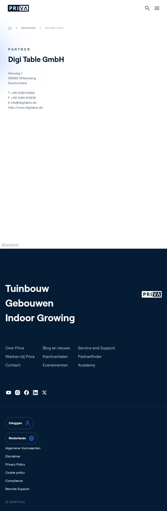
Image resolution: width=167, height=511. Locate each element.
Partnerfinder (90, 356)
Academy (86, 365)
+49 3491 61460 (23, 93)
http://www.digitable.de (25, 107)
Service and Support (96, 348)
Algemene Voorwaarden (23, 448)
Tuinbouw (27, 288)
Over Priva (14, 348)
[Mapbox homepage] (10, 245)
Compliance (14, 480)
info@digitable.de (23, 102)
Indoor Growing (40, 317)
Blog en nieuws (56, 348)
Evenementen (55, 365)
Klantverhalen (55, 356)
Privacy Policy (15, 464)
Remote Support (17, 489)
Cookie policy (15, 472)
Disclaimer (13, 456)
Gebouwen (29, 303)
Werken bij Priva (20, 356)
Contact (13, 365)
